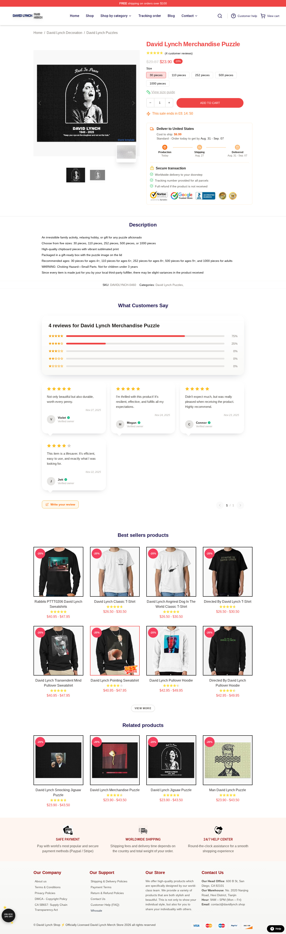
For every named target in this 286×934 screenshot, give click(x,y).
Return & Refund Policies (107, 893)
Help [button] (278, 928)
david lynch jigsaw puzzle (171, 790)
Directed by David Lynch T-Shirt (227, 601)
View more (143, 708)
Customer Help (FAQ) (105, 904)
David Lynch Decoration (64, 33)
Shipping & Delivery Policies (109, 881)
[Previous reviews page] (220, 505)
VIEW (58, 592)
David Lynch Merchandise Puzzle (115, 790)
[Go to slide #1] (76, 175)
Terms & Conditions (48, 887)
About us (40, 881)
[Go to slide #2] (98, 175)
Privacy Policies (45, 893)
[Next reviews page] (240, 505)
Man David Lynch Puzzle (227, 790)
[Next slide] (133, 103)
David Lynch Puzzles (102, 33)
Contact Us (98, 899)
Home (38, 33)
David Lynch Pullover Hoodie (171, 680)
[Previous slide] (40, 103)
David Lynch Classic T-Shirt (114, 601)
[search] (220, 16)
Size (149, 68)
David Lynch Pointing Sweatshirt (115, 680)
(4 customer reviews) (179, 53)
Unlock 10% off (8, 915)
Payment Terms (101, 887)
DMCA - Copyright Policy (51, 899)
